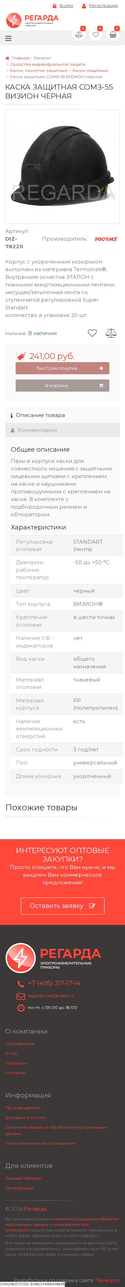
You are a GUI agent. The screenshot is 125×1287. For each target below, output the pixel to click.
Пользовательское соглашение (40, 1143)
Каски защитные (90, 70)
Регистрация (103, 5)
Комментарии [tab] (37, 430)
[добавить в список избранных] (92, 332)
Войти (66, 5)
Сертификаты (20, 1043)
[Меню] (8, 38)
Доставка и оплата (25, 1117)
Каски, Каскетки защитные (39, 70)
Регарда (35, 1209)
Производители (23, 1107)
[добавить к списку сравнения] (111, 332)
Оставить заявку (56, 906)
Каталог (42, 57)
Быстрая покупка (57, 368)
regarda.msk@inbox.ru (51, 995)
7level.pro (107, 1280)
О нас (11, 1053)
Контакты (15, 1072)
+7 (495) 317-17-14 (54, 983)
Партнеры (16, 1062)
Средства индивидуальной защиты (48, 64)
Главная (20, 57)
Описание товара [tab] (40, 415)
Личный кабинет (23, 1178)
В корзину (56, 385)
